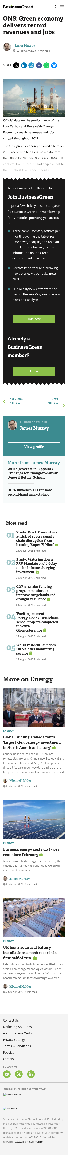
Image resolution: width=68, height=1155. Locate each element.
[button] (54, 6)
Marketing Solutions (17, 1027)
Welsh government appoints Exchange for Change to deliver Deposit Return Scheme (33, 473)
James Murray (25, 46)
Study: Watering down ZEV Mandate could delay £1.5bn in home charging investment (36, 565)
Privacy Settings (14, 1040)
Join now (34, 319)
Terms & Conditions (17, 1046)
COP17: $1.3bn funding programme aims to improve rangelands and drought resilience (36, 592)
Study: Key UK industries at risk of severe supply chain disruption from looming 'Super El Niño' (37, 538)
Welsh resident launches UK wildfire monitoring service (36, 649)
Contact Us (11, 1020)
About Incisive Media (17, 1033)
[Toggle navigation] (61, 6)
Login (34, 371)
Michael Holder (20, 781)
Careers (8, 1059)
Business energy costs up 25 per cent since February (31, 852)
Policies (8, 1052)
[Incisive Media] (10, 1108)
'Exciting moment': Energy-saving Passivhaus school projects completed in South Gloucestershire (37, 622)
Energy (8, 731)
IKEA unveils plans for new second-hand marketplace (30, 492)
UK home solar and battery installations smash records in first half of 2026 (30, 952)
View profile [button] (34, 447)
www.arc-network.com (29, 1142)
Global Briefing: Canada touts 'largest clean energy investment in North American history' (32, 742)
